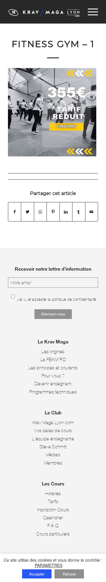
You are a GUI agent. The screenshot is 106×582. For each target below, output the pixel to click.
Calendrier (53, 517)
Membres (53, 462)
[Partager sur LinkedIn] (66, 211)
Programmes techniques (53, 391)
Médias (53, 454)
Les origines (53, 351)
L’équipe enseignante (53, 438)
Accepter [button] (36, 574)
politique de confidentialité (74, 299)
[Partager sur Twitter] (27, 211)
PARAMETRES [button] (48, 565)
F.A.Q (53, 525)
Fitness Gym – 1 (53, 44)
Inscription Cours (53, 509)
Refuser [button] (69, 574)
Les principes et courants (53, 367)
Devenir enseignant (52, 383)
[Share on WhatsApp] (40, 211)
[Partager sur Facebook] (14, 211)
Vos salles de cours (53, 430)
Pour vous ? (53, 375)
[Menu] (90, 12)
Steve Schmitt (53, 446)
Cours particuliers (52, 533)
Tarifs (53, 501)
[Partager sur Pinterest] (53, 211)
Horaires (53, 493)
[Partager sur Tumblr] (78, 211)
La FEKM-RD (53, 359)
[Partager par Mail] (91, 211)
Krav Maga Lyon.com (53, 422)
